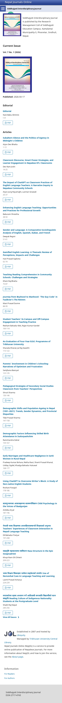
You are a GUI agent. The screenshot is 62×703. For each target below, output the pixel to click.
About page (17, 656)
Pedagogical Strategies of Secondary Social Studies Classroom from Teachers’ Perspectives (28, 387)
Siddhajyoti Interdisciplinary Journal (24, 8)
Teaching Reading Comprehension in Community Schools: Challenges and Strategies (27, 276)
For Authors (9, 678)
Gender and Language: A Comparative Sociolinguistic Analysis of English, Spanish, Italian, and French (29, 231)
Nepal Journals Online (18, 2)
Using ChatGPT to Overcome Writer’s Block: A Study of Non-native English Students (30, 482)
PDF (9, 122)
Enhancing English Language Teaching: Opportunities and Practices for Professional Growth (29, 209)
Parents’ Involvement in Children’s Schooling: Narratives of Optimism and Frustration (26, 365)
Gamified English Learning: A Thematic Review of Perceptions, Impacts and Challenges (27, 253)
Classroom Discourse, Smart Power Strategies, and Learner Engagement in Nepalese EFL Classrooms (28, 161)
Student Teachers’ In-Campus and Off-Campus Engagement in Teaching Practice (26, 320)
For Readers (9, 673)
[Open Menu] (3, 9)
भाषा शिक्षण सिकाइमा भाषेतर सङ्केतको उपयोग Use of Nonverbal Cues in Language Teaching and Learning (29, 574)
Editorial (7, 111)
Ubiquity (21, 635)
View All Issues (9, 617)
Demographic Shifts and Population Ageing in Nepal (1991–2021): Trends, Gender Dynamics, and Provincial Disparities (30, 411)
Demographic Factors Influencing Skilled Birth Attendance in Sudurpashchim (26, 435)
